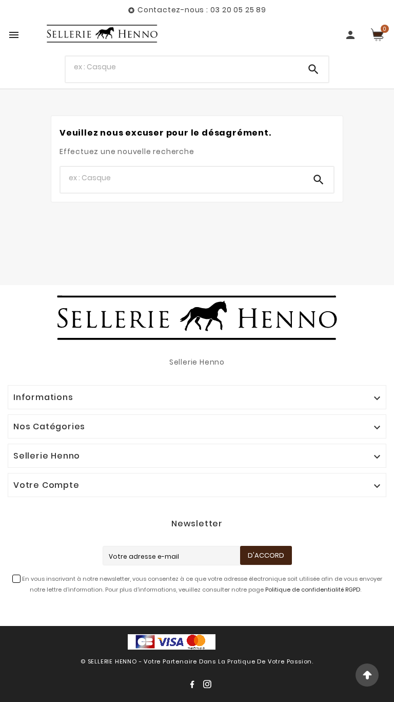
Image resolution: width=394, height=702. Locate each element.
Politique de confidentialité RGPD (312, 589)
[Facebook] (192, 684)
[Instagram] (207, 684)
